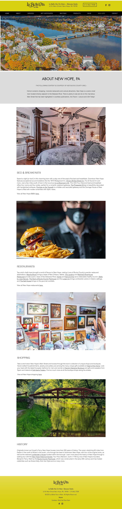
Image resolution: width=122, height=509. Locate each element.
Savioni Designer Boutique (74, 368)
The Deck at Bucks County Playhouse (42, 279)
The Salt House (25, 281)
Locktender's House (38, 455)
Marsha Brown (32, 275)
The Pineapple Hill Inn (78, 185)
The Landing (69, 275)
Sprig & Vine (69, 277)
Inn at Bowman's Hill (62, 183)
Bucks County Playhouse (46, 459)
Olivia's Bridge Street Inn (75, 181)
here (40, 374)
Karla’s (59, 277)
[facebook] (106, 5)
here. (37, 194)
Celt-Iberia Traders (39, 370)
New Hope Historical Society (42, 457)
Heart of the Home (93, 366)
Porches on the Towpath (45, 187)
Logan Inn (66, 279)
